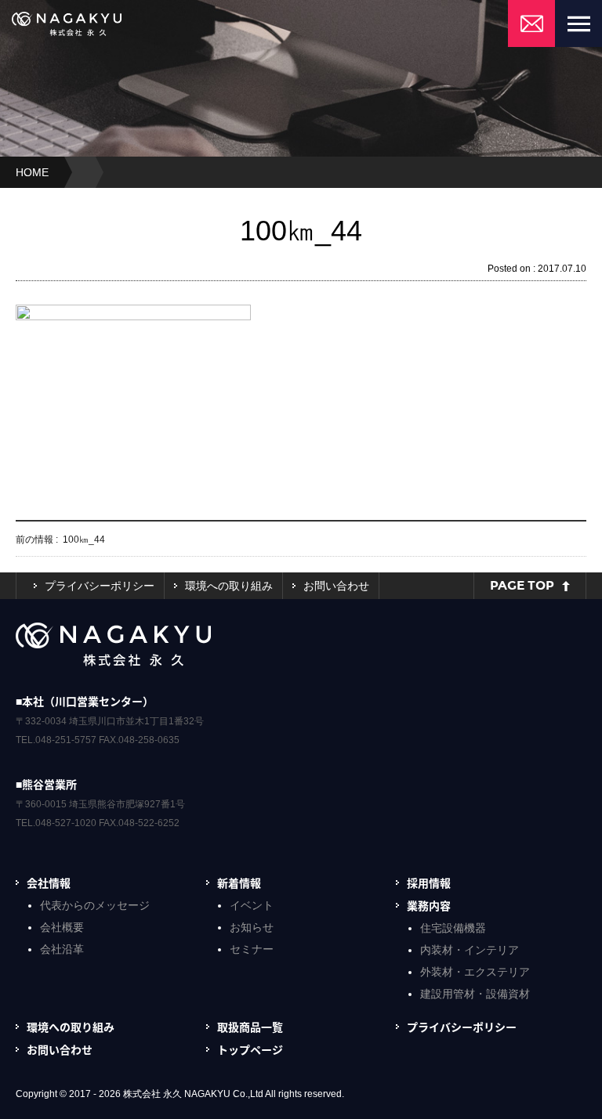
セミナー (252, 949)
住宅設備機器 (453, 928)
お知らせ (252, 927)
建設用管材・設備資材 (475, 993)
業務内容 (429, 905)
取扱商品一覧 (250, 1026)
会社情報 (49, 882)
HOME (32, 172)
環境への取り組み (229, 585)
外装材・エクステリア (475, 972)
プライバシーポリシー (99, 585)
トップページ (250, 1049)
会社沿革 (62, 949)
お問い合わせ (336, 585)
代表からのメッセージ (95, 905)
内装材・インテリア (469, 950)
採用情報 (429, 882)
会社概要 (62, 927)
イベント (252, 905)
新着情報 (239, 882)
